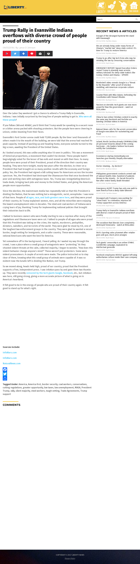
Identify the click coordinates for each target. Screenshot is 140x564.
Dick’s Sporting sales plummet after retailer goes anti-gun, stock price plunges (115, 233)
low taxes (48, 387)
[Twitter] (48, 374)
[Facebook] (48, 369)
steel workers (38, 391)
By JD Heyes (110, 63)
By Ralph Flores (111, 100)
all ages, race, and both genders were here (47, 197)
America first (34, 384)
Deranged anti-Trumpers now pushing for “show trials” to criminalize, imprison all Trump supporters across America (114, 200)
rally (13, 391)
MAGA (77, 387)
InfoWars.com (10, 352)
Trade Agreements (70, 391)
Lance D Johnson (27, 47)
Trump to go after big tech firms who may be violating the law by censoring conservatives (116, 59)
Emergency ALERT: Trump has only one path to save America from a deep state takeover (116, 189)
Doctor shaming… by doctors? (109, 166)
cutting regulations (12, 387)
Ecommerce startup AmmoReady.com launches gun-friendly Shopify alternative (114, 157)
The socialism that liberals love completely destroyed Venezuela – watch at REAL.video (115, 224)
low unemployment (64, 387)
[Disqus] (48, 443)
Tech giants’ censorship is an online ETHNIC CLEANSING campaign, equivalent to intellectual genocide (115, 244)
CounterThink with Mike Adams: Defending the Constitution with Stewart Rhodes (116, 96)
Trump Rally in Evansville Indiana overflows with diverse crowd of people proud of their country (115, 212)
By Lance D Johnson (113, 218)
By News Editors (111, 161)
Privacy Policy (70, 558)
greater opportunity (33, 387)
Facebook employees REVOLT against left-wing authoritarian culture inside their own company (116, 256)
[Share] (48, 378)
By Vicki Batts (110, 90)
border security (50, 384)
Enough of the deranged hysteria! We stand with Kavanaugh (115, 37)
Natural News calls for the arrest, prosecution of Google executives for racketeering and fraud (116, 131)
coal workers (65, 384)
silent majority (23, 391)
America (23, 384)
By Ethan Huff (110, 112)
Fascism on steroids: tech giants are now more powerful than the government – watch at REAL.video (116, 107)
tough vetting (52, 391)
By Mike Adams (111, 41)
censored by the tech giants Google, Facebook (49, 273)
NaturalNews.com (12, 363)
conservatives (80, 384)
